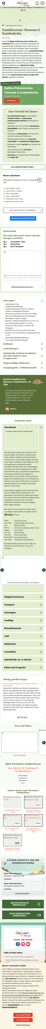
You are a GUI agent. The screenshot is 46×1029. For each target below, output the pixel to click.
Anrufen (17, 940)
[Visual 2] (22, 20)
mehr (7, 403)
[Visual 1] (20, 20)
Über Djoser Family (13, 953)
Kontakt (29, 940)
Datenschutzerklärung (9, 1007)
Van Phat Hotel (19, 532)
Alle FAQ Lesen (22, 717)
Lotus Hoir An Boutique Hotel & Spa (26, 528)
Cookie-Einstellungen (23, 1025)
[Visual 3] (24, 20)
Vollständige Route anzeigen (22, 210)
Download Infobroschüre (23, 218)
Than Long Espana (20, 520)
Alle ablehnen (23, 1020)
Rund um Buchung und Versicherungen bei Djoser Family (22, 961)
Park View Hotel (19, 525)
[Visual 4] (26, 20)
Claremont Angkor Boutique (23, 540)
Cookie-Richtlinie (13, 1005)
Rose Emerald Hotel (21, 537)
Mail (23, 940)
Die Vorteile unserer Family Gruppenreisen (19, 957)
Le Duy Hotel (18, 530)
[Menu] (42, 3)
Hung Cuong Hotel (20, 535)
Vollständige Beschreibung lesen (22, 287)
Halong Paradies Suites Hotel (24, 523)
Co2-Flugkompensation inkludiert (16, 340)
